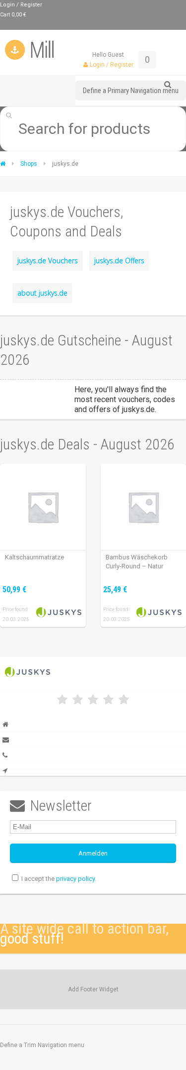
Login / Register (21, 4)
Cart (13, 14)
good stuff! (32, 938)
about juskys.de (42, 293)
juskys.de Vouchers (47, 260)
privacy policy (75, 878)
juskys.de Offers (119, 260)
